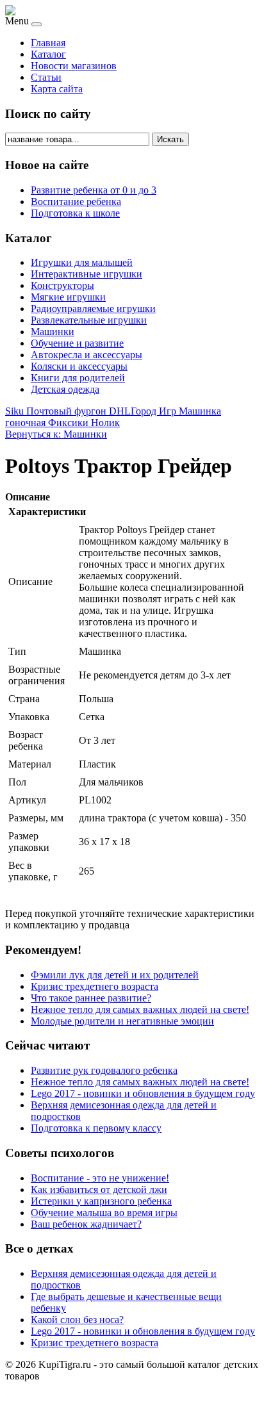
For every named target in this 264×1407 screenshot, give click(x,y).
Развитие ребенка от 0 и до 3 (93, 190)
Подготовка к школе (75, 213)
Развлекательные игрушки (89, 320)
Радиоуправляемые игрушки (93, 308)
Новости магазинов (74, 65)
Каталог (48, 54)
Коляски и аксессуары (79, 366)
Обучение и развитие (77, 343)
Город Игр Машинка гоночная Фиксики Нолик (113, 417)
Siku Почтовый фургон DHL (68, 411)
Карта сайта (57, 88)
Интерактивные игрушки (86, 273)
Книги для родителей (78, 377)
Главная (48, 42)
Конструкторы (62, 285)
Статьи (46, 77)
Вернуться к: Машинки (56, 434)
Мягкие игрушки (68, 297)
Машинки (52, 331)
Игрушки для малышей (82, 262)
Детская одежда (65, 389)
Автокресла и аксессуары (86, 354)
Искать (170, 139)
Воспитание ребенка (76, 201)
